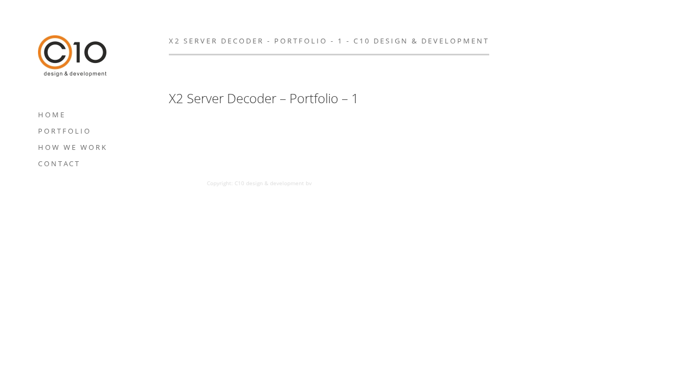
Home (52, 114)
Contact (59, 163)
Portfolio (64, 131)
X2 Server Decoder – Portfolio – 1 (264, 98)
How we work (73, 147)
